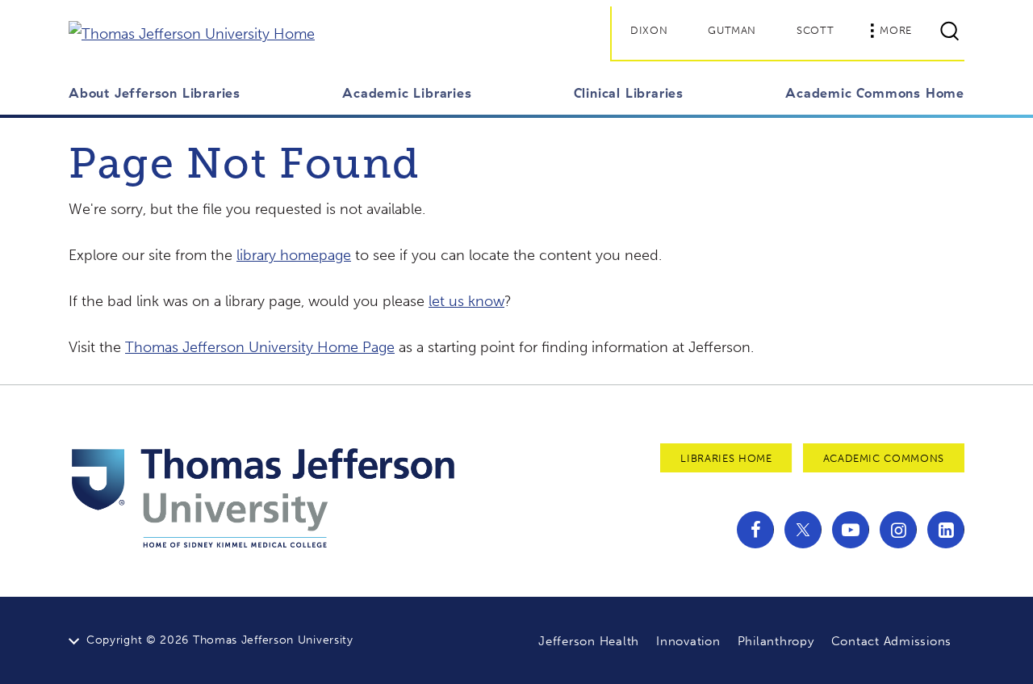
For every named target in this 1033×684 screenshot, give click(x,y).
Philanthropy (776, 641)
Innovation (688, 641)
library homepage (293, 255)
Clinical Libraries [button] (629, 93)
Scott (815, 30)
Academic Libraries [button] (406, 93)
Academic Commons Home (874, 93)
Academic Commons (883, 458)
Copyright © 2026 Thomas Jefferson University (219, 640)
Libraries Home (726, 458)
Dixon (648, 30)
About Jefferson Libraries (154, 93)
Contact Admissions (891, 641)
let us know (466, 301)
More (896, 30)
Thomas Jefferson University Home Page (260, 347)
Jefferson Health (588, 641)
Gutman (732, 30)
